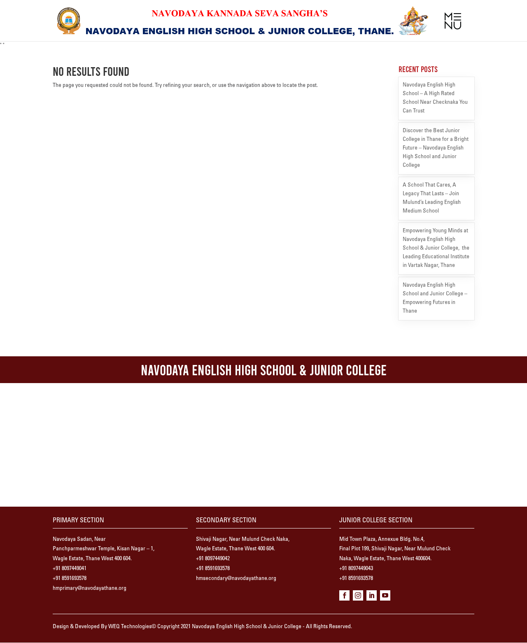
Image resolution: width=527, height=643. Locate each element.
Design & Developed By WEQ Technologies (102, 627)
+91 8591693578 (69, 579)
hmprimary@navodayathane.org (89, 589)
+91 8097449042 (213, 559)
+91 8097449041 (69, 569)
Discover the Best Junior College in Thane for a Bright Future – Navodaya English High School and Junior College (436, 148)
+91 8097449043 (356, 569)
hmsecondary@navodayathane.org (236, 579)
